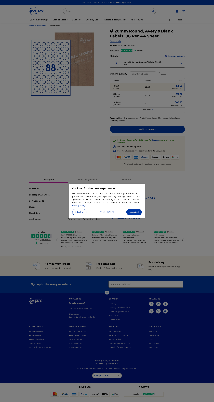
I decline (79, 212)
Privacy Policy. (79, 205)
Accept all (134, 212)
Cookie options (107, 212)
